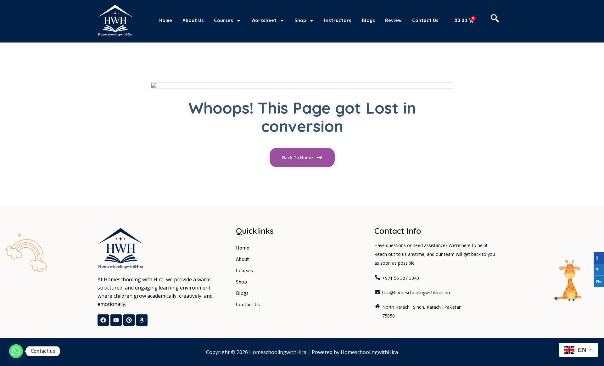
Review (393, 20)
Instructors (337, 20)
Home (165, 20)
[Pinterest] (129, 320)
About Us (193, 20)
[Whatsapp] (16, 351)
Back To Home (298, 157)
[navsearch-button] (495, 20)
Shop (300, 20)
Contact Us (425, 20)
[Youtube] (116, 320)
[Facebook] (103, 320)
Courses (223, 20)
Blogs (368, 20)
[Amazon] (142, 320)
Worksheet (264, 20)
